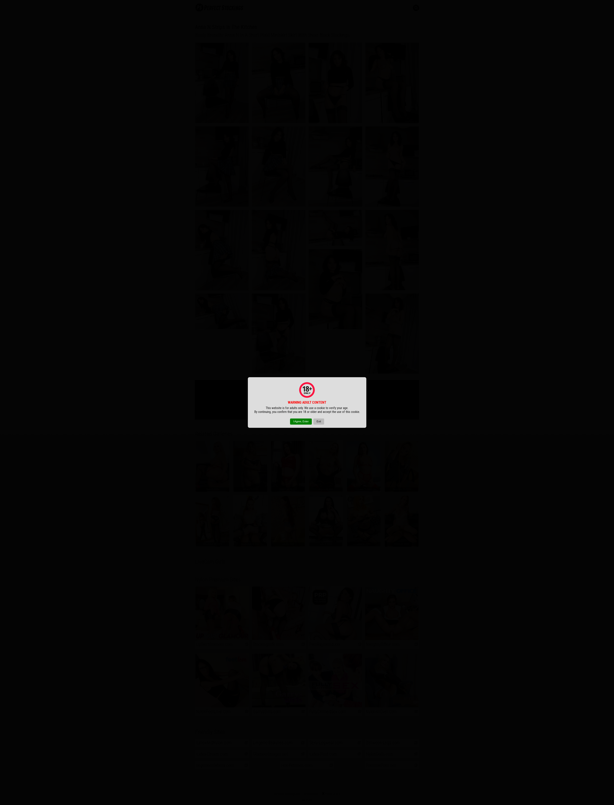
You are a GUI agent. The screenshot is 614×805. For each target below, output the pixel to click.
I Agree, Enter (301, 421)
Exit (319, 421)
